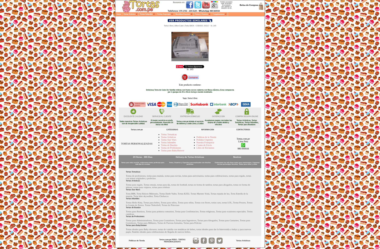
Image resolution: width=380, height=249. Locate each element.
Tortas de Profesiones (171, 148)
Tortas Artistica (129, 14)
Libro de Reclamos (205, 148)
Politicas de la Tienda (206, 137)
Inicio (119, 14)
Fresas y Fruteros (201, 14)
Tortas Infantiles (146, 14)
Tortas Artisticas (168, 137)
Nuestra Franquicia (205, 142)
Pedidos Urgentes (204, 140)
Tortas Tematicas (169, 134)
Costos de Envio (204, 145)
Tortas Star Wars (168, 140)
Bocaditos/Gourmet (182, 14)
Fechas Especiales (164, 14)
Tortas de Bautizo (169, 145)
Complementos (218, 14)
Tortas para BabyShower (172, 150)
